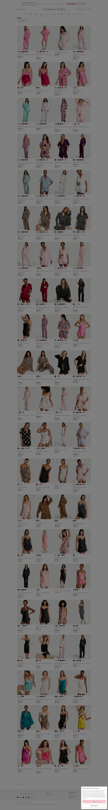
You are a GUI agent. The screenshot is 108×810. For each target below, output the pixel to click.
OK (94, 801)
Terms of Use (103, 796)
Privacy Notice (95, 796)
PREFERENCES (94, 805)
